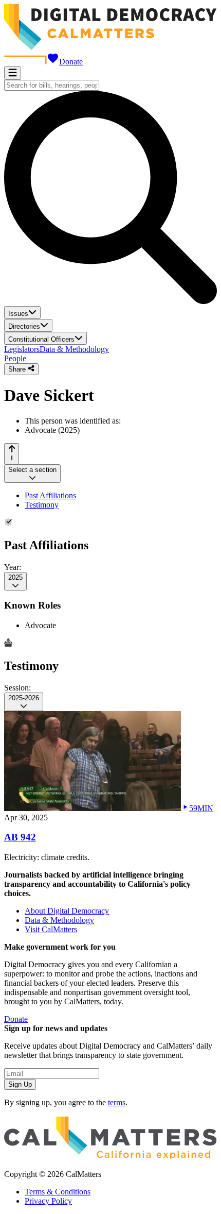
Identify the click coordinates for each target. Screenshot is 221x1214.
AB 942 (20, 837)
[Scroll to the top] (11, 453)
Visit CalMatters (51, 929)
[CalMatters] (110, 1156)
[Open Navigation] (12, 73)
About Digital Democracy (67, 910)
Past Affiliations (50, 495)
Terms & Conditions (57, 1191)
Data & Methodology (74, 349)
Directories (24, 326)
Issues (18, 313)
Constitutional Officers (41, 339)
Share (18, 370)
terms (116, 1102)
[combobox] (51, 85)
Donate (71, 61)
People (15, 358)
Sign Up (20, 1084)
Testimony (42, 504)
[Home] (110, 47)
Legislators (22, 349)
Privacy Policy (48, 1200)
